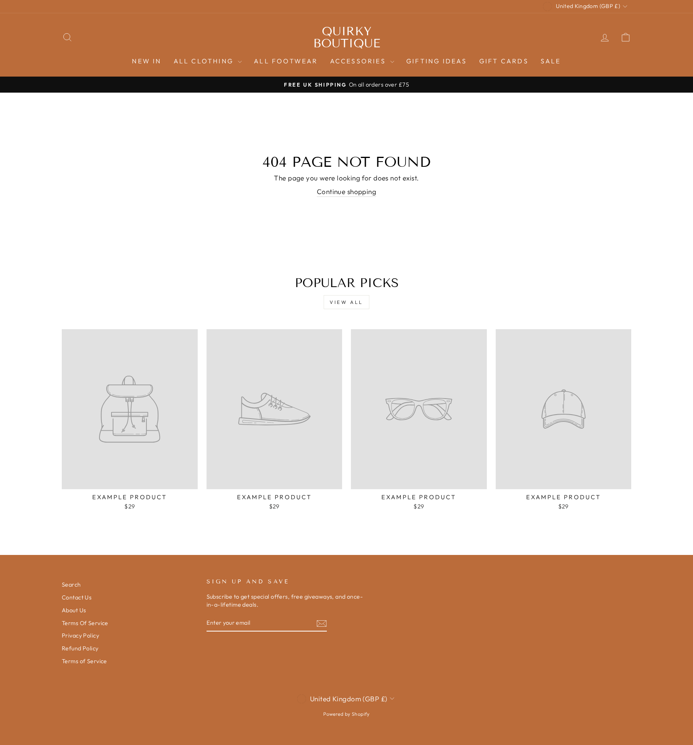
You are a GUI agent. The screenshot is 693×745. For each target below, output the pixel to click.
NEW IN (146, 61)
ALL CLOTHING (205, 61)
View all (346, 302)
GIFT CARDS (504, 61)
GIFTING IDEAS (436, 61)
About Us (74, 610)
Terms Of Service (85, 623)
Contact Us (76, 597)
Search (71, 584)
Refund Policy (80, 648)
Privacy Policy (80, 635)
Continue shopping (346, 191)
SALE (551, 61)
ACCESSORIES (359, 61)
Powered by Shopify (346, 714)
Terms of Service (84, 661)
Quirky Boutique (346, 37)
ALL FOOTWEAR (286, 61)
